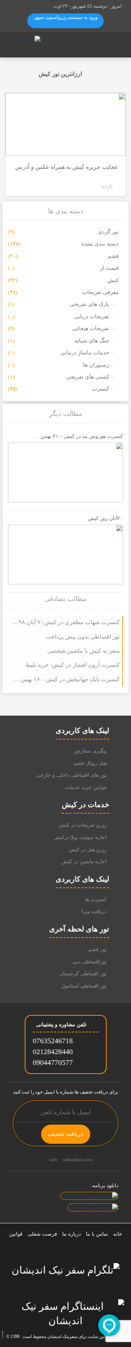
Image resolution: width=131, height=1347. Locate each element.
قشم (113, 256)
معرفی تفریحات (100, 292)
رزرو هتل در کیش (88, 849)
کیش (113, 280)
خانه (117, 1234)
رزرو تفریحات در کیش (83, 825)
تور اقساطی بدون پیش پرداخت (82, 637)
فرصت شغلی (42, 1234)
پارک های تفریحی (89, 304)
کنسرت (100, 389)
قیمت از (109, 268)
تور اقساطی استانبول (84, 986)
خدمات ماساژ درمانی (84, 352)
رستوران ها (96, 365)
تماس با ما (97, 1234)
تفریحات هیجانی (90, 328)
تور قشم (97, 949)
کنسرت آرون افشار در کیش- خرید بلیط (72, 665)
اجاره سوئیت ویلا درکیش (80, 837)
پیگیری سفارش (90, 751)
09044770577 (53, 1062)
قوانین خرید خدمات (86, 787)
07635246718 (53, 1041)
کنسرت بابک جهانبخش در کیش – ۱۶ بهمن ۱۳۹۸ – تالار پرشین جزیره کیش (66, 679)
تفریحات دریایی (91, 316)
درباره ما (71, 1234)
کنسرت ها (96, 899)
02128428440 (53, 1052)
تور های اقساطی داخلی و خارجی (71, 775)
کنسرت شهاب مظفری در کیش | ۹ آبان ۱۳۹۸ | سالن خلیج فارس (66, 622)
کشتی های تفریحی (87, 377)
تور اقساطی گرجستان (83, 973)
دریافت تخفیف (65, 1134)
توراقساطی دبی (89, 961)
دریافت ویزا (94, 911)
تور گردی (108, 232)
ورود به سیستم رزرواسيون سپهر (66, 17)
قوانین (16, 1234)
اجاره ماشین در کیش (84, 861)
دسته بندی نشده (100, 244)
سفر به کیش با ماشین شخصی (83, 651)
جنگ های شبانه (92, 341)
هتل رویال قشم (90, 763)
